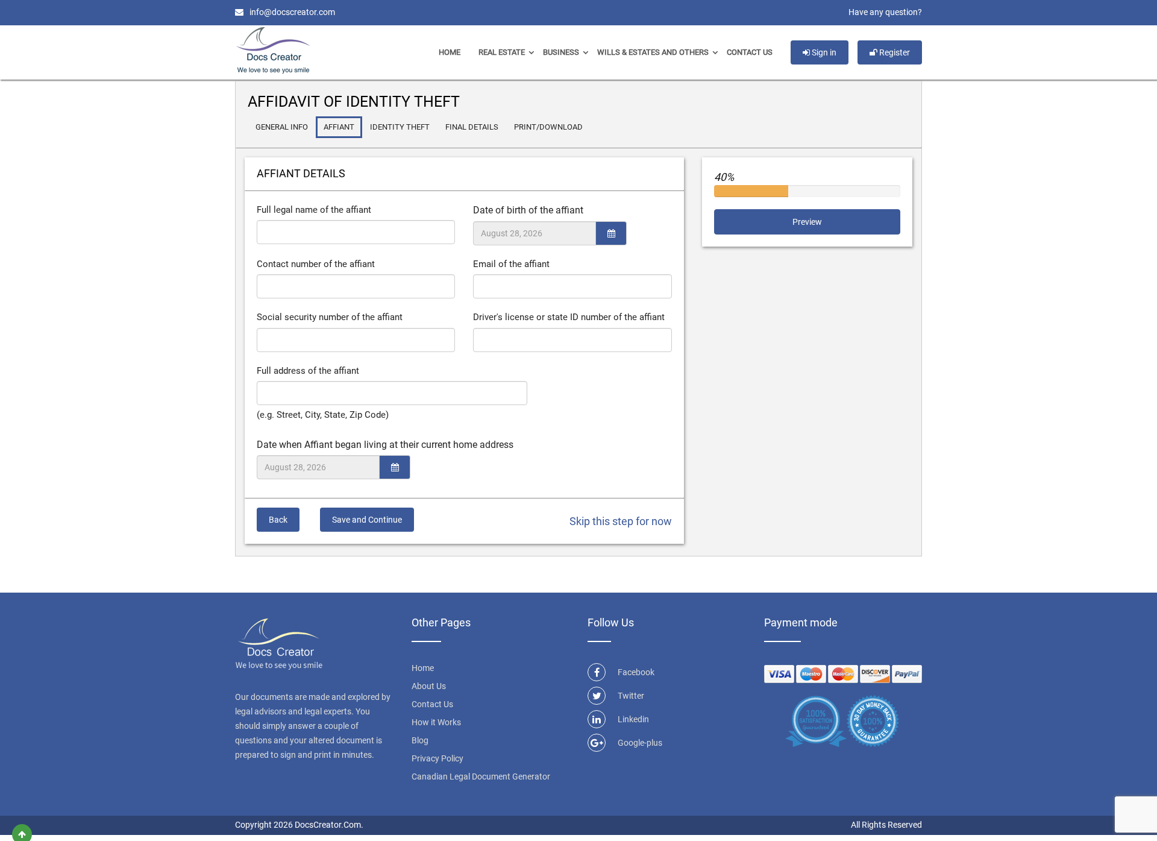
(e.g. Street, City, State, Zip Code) (323, 414)
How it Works (436, 722)
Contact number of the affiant (316, 264)
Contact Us (750, 52)
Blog (420, 740)
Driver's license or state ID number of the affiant (569, 317)
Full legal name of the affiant (314, 209)
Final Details (471, 126)
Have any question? (885, 12)
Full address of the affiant (308, 370)
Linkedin (633, 719)
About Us (429, 686)
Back (278, 519)
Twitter (631, 696)
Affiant (339, 126)
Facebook (636, 672)
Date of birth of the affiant (528, 210)
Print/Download (548, 126)
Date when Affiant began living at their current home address (385, 444)
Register (893, 52)
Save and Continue (367, 519)
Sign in (823, 52)
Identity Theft (400, 126)
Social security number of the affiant (330, 317)
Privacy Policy (437, 758)
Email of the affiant (511, 264)
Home (449, 52)
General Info (282, 126)
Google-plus (640, 743)
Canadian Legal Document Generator (481, 776)
